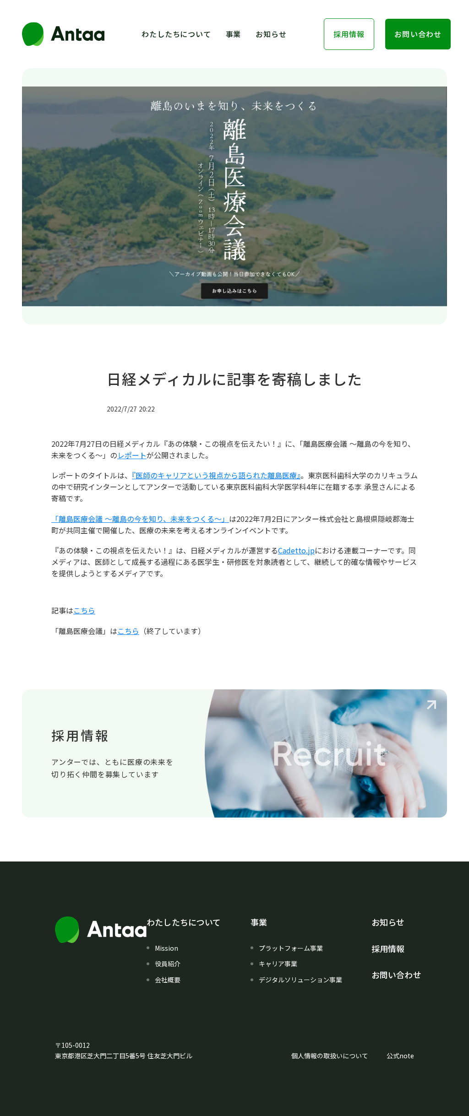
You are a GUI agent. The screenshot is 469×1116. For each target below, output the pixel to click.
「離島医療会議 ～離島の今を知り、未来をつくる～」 (140, 518)
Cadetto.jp (296, 550)
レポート (132, 455)
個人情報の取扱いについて (329, 1055)
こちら (84, 610)
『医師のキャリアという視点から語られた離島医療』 (216, 475)
